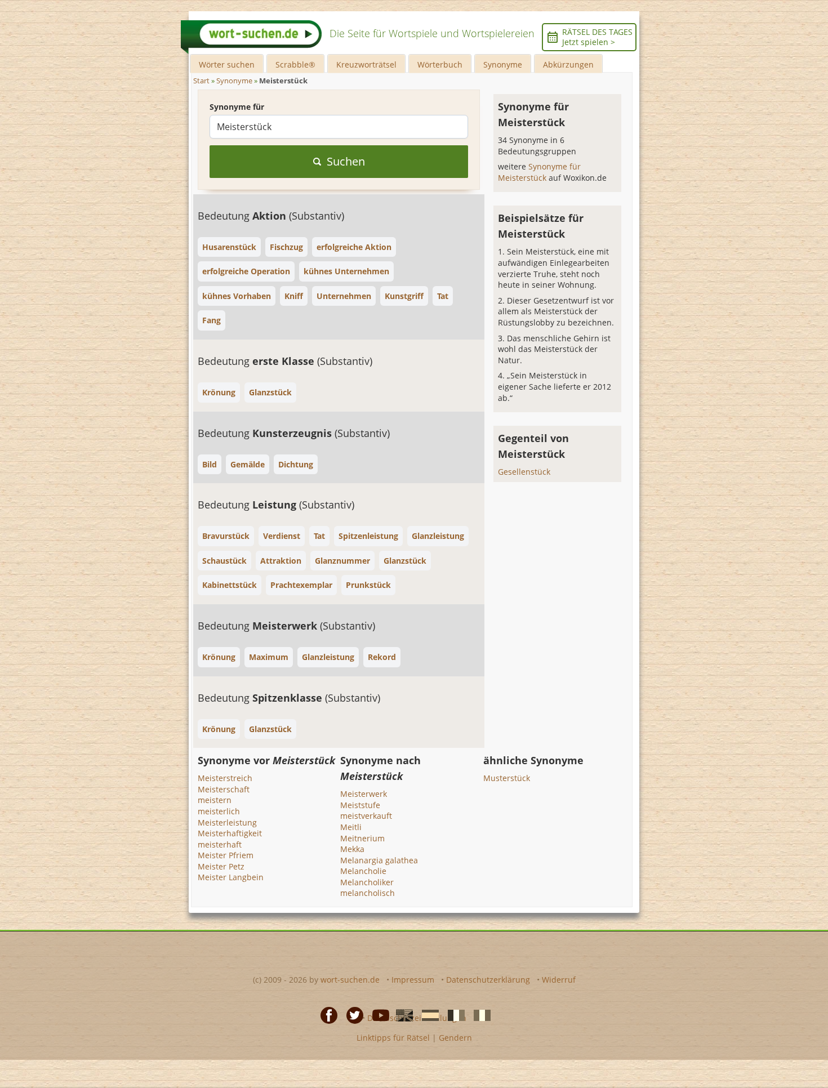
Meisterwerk (363, 793)
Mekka (352, 849)
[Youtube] (377, 1015)
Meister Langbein (231, 877)
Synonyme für (237, 106)
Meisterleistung (227, 822)
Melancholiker (367, 882)
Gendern (455, 1037)
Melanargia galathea (379, 860)
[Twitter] (351, 1015)
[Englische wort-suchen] (401, 1015)
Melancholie (363, 871)
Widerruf (559, 979)
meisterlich (219, 811)
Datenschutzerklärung (488, 979)
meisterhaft (220, 844)
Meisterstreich (225, 778)
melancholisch (367, 893)
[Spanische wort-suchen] (427, 1015)
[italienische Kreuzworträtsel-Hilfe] (479, 1015)
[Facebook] (325, 1015)
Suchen (346, 161)
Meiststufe (360, 805)
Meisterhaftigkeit (230, 833)
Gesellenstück (524, 471)
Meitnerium (362, 838)
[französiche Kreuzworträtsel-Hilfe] (453, 1015)
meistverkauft (366, 815)
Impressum (412, 979)
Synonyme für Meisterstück (539, 172)
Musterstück (506, 778)
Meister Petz (221, 866)
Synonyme (502, 64)
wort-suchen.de (350, 979)
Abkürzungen (568, 64)
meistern (215, 800)
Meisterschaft (224, 789)
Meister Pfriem (225, 855)
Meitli (351, 827)
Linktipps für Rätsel (393, 1037)
